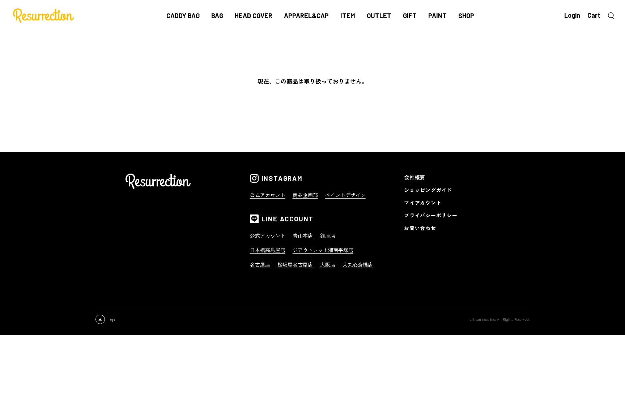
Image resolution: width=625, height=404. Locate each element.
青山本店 (303, 235)
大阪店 (327, 264)
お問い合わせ (420, 227)
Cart (593, 15)
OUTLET (379, 16)
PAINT (437, 16)
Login (572, 15)
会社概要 (414, 177)
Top (111, 319)
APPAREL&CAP (306, 16)
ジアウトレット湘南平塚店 (323, 250)
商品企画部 (305, 195)
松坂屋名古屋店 (295, 264)
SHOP (466, 16)
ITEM (347, 16)
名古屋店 (260, 264)
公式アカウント (267, 195)
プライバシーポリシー (430, 215)
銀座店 (327, 235)
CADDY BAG (183, 16)
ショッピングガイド (428, 190)
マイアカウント (422, 202)
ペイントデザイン (345, 195)
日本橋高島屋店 (267, 250)
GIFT (410, 16)
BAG (217, 16)
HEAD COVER (253, 16)
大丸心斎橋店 (358, 264)
